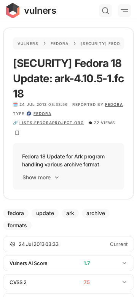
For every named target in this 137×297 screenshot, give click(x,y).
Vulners (28, 43)
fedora (42, 113)
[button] (68, 244)
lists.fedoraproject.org (51, 122)
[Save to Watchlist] (17, 133)
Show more (36, 177)
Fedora (59, 43)
